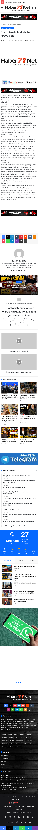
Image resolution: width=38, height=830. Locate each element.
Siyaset (24, 743)
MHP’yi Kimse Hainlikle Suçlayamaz (24, 583)
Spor (29, 743)
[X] (8, 237)
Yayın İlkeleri (5, 758)
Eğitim (11, 737)
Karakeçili (5, 740)
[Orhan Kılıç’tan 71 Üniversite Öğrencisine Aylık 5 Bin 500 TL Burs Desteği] (7, 576)
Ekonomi (4, 737)
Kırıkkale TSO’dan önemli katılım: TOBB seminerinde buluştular (9, 397)
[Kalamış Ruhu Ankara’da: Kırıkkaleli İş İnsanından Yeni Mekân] (28, 388)
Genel (16, 737)
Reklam (3, 761)
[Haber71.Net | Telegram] (19, 459)
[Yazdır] (25, 241)
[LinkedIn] (12, 237)
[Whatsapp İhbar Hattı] (19, 627)
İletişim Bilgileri (5, 767)
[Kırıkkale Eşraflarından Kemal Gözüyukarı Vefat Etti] (28, 409)
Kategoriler (13, 24)
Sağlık (17, 743)
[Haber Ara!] (36, 9)
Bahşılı (16, 734)
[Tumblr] (17, 237)
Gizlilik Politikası (6, 755)
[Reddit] (25, 237)
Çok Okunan (8, 560)
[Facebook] (3, 237)
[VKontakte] (30, 237)
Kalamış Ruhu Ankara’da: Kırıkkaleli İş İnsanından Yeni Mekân (27, 397)
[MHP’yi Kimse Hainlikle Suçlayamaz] (7, 585)
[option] (19, 285)
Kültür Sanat (28, 740)
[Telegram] (12, 241)
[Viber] (17, 241)
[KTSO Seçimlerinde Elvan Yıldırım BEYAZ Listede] (9, 432)
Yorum (32, 560)
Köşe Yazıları (19, 740)
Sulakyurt (4, 746)
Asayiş (4, 734)
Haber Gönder (21, 812)
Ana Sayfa (5, 24)
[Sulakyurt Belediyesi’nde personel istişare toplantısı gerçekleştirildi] (7, 593)
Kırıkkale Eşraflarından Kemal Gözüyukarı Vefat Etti (27, 418)
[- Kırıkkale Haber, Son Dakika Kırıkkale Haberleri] (19, 16)
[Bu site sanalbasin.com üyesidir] (13, 803)
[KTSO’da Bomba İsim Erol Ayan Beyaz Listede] (28, 432)
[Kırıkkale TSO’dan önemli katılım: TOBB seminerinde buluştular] (9, 388)
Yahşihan (12, 746)
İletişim (29, 812)
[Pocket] (3, 241)
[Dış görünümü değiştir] (32, 9)
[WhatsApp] (8, 241)
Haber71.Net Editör (19, 261)
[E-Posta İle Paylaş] (21, 241)
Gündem (28, 737)
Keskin (12, 740)
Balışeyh (22, 734)
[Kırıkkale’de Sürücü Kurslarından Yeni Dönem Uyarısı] (7, 601)
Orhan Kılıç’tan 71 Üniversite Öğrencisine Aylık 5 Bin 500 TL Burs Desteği (24, 576)
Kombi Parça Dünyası (24, 803)
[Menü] (2, 9)
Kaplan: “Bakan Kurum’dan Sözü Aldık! (19, 286)
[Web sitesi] (11, 270)
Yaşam (11, 28)
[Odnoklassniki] (34, 237)
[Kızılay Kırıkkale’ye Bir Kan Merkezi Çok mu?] (7, 568)
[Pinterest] (21, 237)
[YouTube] (21, 270)
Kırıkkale (4, 743)
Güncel (21, 560)
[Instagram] (27, 270)
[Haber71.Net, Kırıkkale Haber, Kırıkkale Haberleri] (17, 8)
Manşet (19, 24)
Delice (29, 734)
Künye (3, 764)
